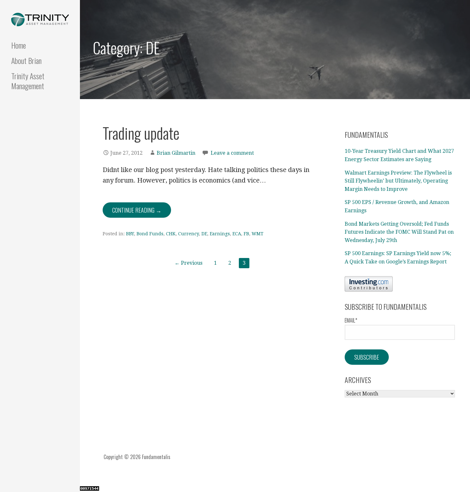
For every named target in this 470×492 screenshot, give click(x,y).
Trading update (141, 132)
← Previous (188, 263)
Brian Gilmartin (176, 153)
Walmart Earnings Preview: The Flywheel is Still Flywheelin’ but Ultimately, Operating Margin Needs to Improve (398, 181)
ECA (236, 233)
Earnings (220, 233)
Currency (188, 233)
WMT (257, 233)
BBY (130, 233)
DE (204, 233)
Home (18, 45)
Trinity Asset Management (27, 80)
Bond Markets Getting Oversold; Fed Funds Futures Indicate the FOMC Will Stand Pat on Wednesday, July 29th (399, 232)
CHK (171, 233)
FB (246, 233)
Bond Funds (150, 233)
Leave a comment (232, 153)
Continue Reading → (136, 210)
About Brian (26, 60)
